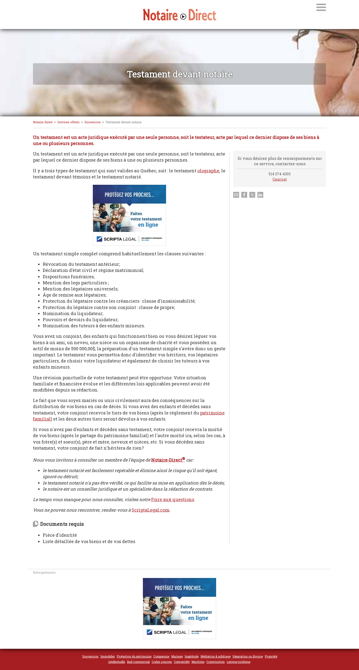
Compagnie (161, 656)
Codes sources (162, 662)
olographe (208, 171)
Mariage (177, 656)
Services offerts (68, 122)
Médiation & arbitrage (216, 656)
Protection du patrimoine (134, 656)
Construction (215, 662)
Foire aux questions (172, 499)
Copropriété (182, 662)
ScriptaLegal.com (150, 510)
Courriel (280, 179)
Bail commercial (138, 662)
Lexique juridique (238, 662)
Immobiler (107, 656)
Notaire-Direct (43, 122)
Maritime (197, 662)
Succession (92, 122)
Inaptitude (192, 656)
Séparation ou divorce (247, 656)
